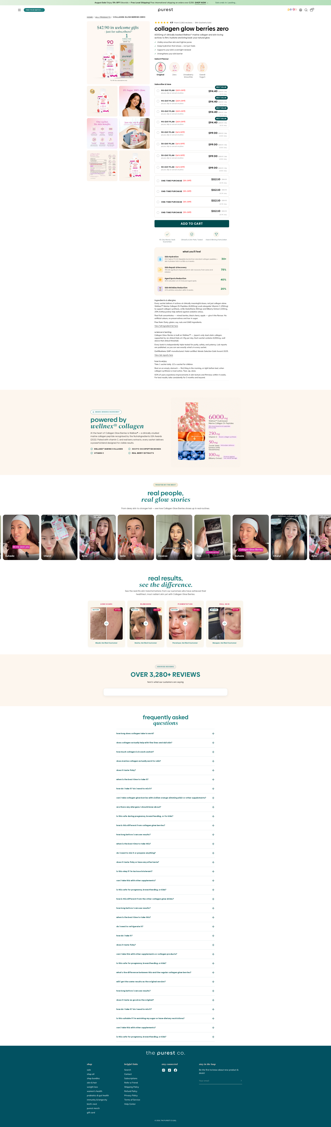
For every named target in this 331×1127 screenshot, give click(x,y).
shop (89, 1064)
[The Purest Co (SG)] (165, 10)
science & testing (163, 332)
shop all (90, 1074)
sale (89, 1069)
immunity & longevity (97, 1099)
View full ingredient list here (166, 326)
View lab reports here (164, 355)
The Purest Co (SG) (168, 1120)
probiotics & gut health (98, 1095)
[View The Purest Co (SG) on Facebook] (175, 1070)
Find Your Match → (34, 10)
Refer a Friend (131, 1082)
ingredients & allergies (165, 300)
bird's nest (92, 1104)
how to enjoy (161, 361)
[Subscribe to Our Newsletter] (238, 1080)
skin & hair (92, 1082)
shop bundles (93, 1078)
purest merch (93, 1108)
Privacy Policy (131, 1095)
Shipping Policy (131, 1087)
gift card (91, 1112)
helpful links (131, 1064)
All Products (103, 17)
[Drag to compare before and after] (106, 623)
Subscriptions (130, 1078)
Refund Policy (130, 1091)
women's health (94, 1091)
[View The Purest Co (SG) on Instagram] (164, 1070)
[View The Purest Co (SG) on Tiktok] (169, 1070)
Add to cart (192, 223)
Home (90, 17)
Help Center (130, 1104)
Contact (128, 1074)
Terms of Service (132, 1099)
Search (127, 1069)
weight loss (92, 1087)
